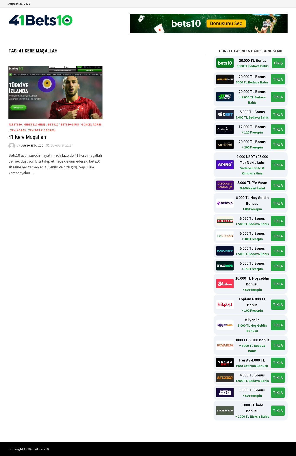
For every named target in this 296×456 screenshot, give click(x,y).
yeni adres (18, 130)
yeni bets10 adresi (41, 130)
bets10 (53, 124)
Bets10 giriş (69, 124)
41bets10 (15, 124)
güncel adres (91, 124)
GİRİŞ (278, 62)
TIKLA (278, 79)
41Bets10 (42, 449)
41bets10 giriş (35, 124)
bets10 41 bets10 (32, 145)
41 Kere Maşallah (27, 137)
